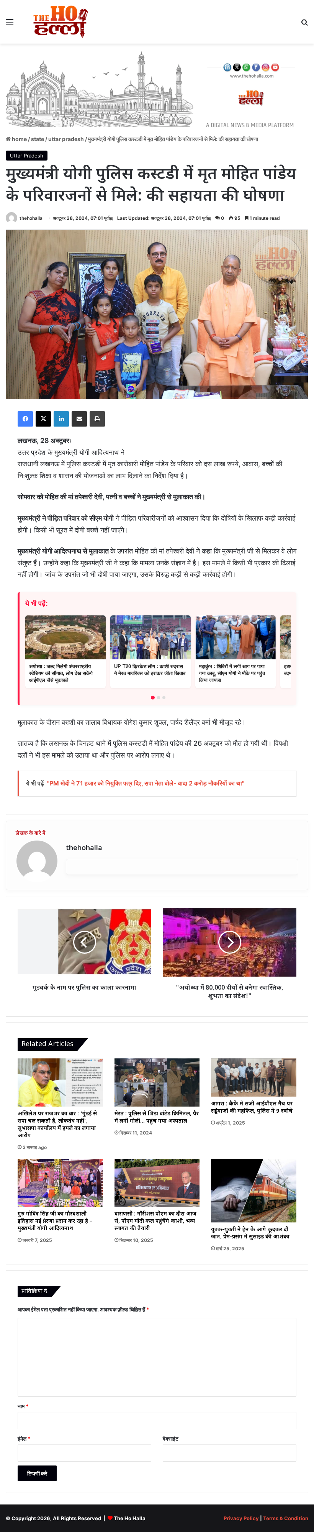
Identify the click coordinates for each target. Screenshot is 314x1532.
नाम (23, 1406)
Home (19, 139)
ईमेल (24, 1438)
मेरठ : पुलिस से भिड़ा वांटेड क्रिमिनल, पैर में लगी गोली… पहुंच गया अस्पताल (156, 1117)
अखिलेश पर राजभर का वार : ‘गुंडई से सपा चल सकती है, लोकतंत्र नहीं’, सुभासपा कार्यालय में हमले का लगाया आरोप (57, 1124)
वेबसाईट (170, 1438)
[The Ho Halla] (61, 21)
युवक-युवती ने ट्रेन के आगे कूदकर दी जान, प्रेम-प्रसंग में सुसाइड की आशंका (250, 1233)
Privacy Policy (241, 1518)
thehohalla (31, 218)
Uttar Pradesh (66, 139)
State (37, 139)
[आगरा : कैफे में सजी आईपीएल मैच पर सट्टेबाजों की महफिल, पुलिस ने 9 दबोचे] (253, 1077)
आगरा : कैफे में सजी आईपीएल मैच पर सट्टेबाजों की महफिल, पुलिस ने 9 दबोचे (252, 1107)
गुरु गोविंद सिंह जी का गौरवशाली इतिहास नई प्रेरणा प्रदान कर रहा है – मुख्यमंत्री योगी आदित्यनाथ (55, 1221)
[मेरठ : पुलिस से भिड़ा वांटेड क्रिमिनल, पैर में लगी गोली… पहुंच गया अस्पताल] (157, 1082)
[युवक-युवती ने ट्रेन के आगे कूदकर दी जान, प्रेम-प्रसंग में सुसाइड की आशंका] (253, 1191)
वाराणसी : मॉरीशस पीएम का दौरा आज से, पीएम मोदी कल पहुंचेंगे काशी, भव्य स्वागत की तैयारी (155, 1221)
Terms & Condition (285, 1518)
